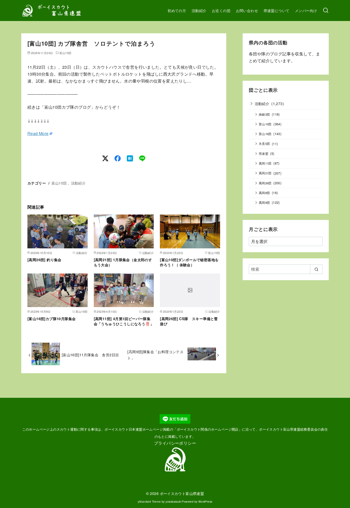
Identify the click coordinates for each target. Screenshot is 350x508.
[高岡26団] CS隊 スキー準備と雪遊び (189, 321)
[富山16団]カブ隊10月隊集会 (51, 318)
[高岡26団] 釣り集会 (44, 259)
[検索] (326, 10)
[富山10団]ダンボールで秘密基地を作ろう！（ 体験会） (189, 262)
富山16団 (265, 134)
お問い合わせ (247, 10)
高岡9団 (264, 202)
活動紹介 (199, 10)
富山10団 (65, 53)
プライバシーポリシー (175, 443)
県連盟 (263, 153)
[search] (316, 269)
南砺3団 (264, 114)
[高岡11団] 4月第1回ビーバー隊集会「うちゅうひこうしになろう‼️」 (124, 321)
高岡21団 (265, 173)
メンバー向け (306, 10)
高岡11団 (265, 163)
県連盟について (277, 10)
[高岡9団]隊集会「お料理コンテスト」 (155, 354)
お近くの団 (221, 10)
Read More (38, 133)
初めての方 (177, 10)
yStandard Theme (149, 501)
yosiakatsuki (173, 501)
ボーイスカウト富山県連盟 (182, 493)
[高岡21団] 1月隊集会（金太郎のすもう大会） (123, 262)
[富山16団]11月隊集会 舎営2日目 (90, 354)
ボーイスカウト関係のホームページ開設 (208, 429)
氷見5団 (264, 143)
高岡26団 (265, 183)
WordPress (205, 501)
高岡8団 (264, 193)
